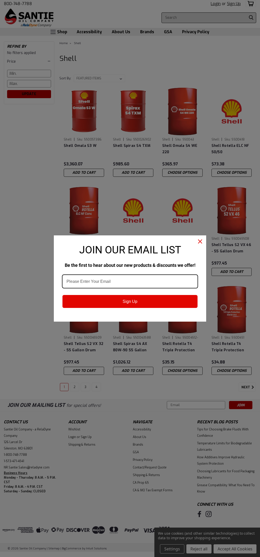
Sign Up (130, 301)
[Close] (200, 241)
